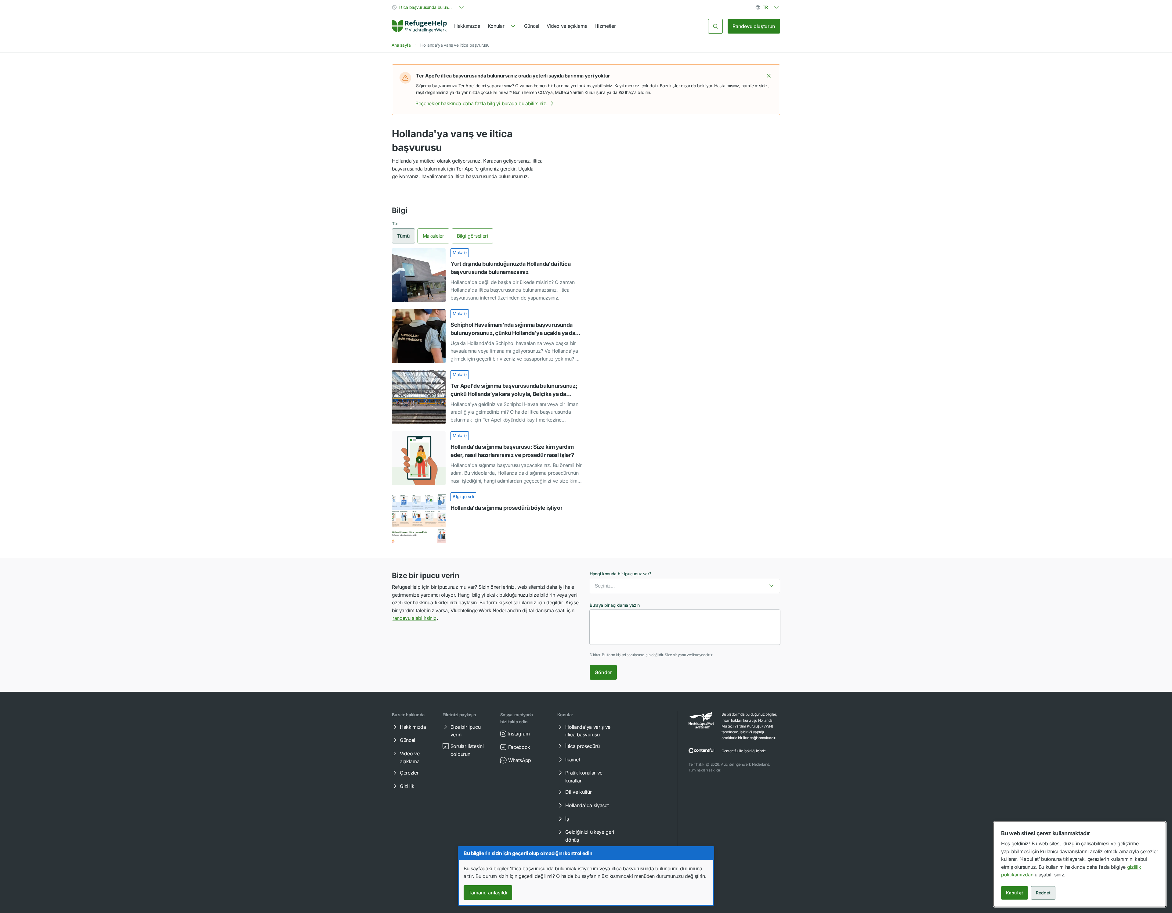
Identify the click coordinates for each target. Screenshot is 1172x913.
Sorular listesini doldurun (467, 750)
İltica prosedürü (582, 746)
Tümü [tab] (403, 236)
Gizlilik (407, 786)
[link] (419, 26)
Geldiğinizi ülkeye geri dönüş (589, 836)
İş (567, 819)
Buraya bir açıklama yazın (615, 605)
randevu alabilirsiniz (414, 618)
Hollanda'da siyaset (587, 805)
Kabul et (1014, 892)
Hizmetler (605, 26)
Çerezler (409, 773)
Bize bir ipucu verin (465, 731)
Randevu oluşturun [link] (754, 26)
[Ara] (715, 26)
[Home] (419, 26)
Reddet (1043, 892)
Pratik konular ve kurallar (583, 777)
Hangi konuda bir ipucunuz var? (620, 573)
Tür (395, 223)
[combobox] (428, 7)
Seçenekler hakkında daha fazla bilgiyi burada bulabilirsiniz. (481, 103)
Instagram (519, 734)
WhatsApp (519, 760)
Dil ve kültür (578, 792)
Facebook (519, 747)
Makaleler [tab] (433, 236)
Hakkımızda (467, 26)
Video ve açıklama (567, 26)
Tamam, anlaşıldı (487, 893)
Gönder (603, 672)
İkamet (572, 760)
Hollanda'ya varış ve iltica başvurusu (587, 731)
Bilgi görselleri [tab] (472, 236)
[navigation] (502, 26)
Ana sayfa (401, 45)
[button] (768, 75)
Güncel (531, 26)
